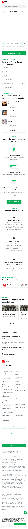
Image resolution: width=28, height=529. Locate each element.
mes (12, 43)
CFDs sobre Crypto (6, 387)
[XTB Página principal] (4, 2)
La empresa (18, 371)
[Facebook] (6, 365)
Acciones (4, 381)
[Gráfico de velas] (24, 43)
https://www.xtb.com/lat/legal (11, 477)
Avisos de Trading (19, 415)
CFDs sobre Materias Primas (7, 372)
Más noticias (13, 130)
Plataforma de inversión (18, 377)
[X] (10, 365)
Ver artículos (13, 324)
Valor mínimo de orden (7, 83)
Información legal (19, 412)
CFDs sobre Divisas (7, 376)
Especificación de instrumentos (6, 395)
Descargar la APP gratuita (14, 53)
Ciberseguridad (6, 420)
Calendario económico (7, 412)
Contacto (17, 381)
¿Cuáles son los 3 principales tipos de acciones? (11, 348)
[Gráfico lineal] (21, 43)
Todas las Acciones (13, 291)
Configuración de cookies (19, 512)
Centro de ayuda (6, 415)
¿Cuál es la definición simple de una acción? (11, 337)
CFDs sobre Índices (7, 378)
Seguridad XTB (18, 384)
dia (3, 43)
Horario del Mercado (7, 87)
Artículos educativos (7, 402)
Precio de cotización (20, 395)
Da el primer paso (14, 201)
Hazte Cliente (14, 445)
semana (7, 43)
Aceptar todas (20, 524)
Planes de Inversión (7, 389)
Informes (17, 393)
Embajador (17, 374)
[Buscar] (21, 1)
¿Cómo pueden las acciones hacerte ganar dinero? (13, 342)
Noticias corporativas (20, 390)
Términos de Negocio (20, 407)
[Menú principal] (25, 1)
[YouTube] (3, 365)
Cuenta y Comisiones (7, 392)
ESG (16, 398)
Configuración (8, 524)
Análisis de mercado (7, 405)
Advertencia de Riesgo (20, 410)
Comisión (4, 75)
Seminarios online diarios (6, 408)
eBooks (4, 418)
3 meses (16, 43)
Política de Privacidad (20, 404)
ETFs (3, 384)
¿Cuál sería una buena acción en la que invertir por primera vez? (12, 353)
